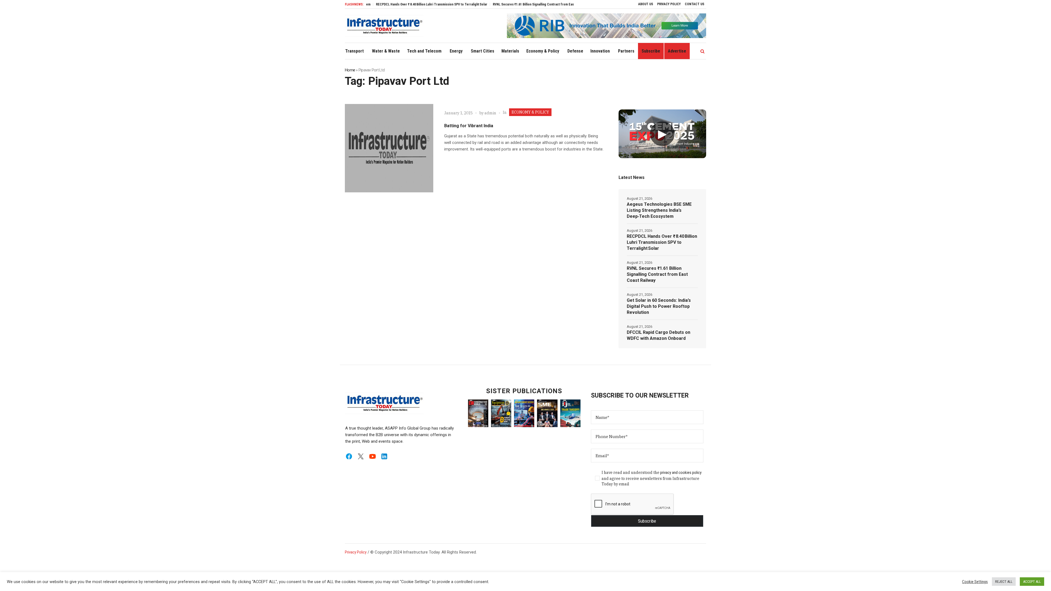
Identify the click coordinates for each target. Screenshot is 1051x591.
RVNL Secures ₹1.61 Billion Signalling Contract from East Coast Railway (522, 4)
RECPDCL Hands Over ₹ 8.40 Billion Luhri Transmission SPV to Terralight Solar (410, 4)
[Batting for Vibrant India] (389, 148)
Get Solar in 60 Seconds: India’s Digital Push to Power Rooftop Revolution (659, 306)
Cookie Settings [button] (975, 581)
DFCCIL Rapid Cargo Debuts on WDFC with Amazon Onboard (658, 335)
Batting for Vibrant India (468, 125)
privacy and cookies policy (680, 472)
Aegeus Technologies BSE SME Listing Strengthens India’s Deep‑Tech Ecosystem (659, 210)
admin (490, 113)
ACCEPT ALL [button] (1032, 582)
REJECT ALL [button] (1003, 582)
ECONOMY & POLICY (530, 112)
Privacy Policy (355, 552)
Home (350, 70)
